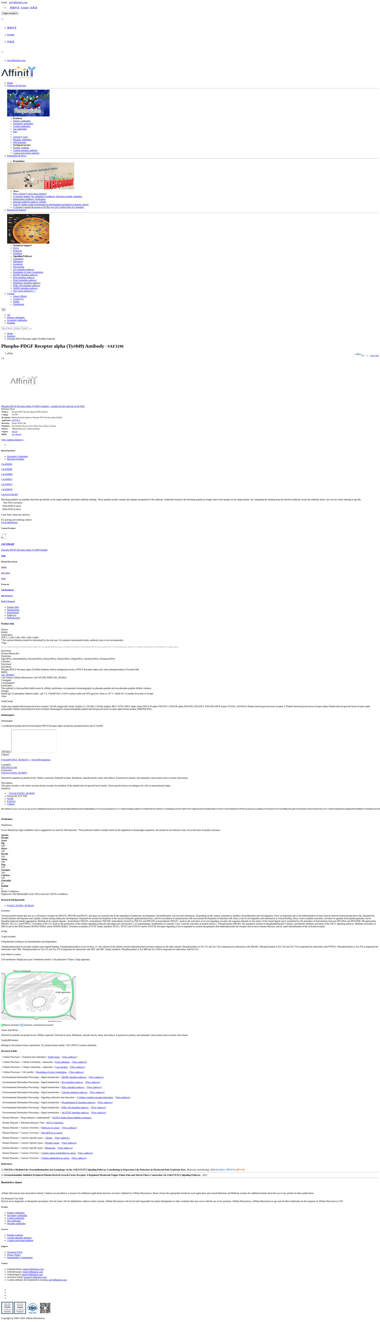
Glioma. (49, 1138)
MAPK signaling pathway (25, 275)
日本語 (33, 7)
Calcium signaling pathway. (75, 1092)
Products (11, 336)
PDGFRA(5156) (9, 767)
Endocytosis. (54, 1057)
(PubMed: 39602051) (226, 1169)
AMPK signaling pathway (25, 288)
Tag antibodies (20, 129)
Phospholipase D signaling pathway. (79, 1102)
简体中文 (15, 7)
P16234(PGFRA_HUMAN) (14, 759)
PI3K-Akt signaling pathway (26, 285)
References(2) (13, 618)
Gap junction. (61, 1067)
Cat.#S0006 (6, 469)
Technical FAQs (14, 1252)
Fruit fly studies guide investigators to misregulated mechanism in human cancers (51, 204)
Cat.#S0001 (6, 464)
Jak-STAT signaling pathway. (75, 1112)
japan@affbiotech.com (32, 1274)
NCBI (10, 798)
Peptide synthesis (21, 147)
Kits (15, 131)
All (8, 315)
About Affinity (20, 296)
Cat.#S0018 (6, 489)
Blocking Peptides (15, 459)
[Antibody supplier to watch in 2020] (20, 1313)
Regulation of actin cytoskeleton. (51, 1072)
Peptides (11, 323)
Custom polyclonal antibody (26, 153)
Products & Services (16, 85)
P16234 (14, 432)
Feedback (17, 253)
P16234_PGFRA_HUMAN (20, 905)
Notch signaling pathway (25, 280)
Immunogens (13, 610)
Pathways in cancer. (50, 1127)
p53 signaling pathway (23, 269)
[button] (5, 409)
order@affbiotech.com (33, 1269)
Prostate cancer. (52, 1143)
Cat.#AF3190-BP (9, 494)
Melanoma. (50, 1148)
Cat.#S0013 (6, 479)
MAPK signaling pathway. (74, 1077)
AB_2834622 (16, 434)
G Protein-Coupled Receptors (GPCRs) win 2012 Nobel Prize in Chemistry (48, 207)
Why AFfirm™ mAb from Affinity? (30, 194)
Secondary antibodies (23, 123)
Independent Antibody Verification (29, 199)
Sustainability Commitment (20, 1257)
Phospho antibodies (22, 139)
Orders (16, 301)
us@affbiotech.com (18, 2)
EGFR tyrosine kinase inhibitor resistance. (72, 1117)
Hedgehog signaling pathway (27, 283)
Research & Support (16, 210)
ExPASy (11, 801)
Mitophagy (18, 261)
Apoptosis (18, 264)
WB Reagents (19, 142)
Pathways (11, 615)
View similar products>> (12, 439)
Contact (10, 293)
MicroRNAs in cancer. (52, 1133)
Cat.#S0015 (6, 484)
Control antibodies (21, 126)
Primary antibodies (22, 121)
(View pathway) (69, 1057)
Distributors (18, 304)
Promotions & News (16, 155)
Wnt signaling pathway (24, 277)
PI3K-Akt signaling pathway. (75, 1107)
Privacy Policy (14, 1255)
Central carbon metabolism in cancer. (58, 1153)
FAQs (16, 248)
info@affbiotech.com (33, 1272)
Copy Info (374, 355)
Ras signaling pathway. (72, 1082)
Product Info (13, 607)
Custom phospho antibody (25, 150)
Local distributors (9, 522)
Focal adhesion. (62, 1062)
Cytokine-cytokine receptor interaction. (95, 1097)
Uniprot (10, 804)
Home (10, 83)
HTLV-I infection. (55, 1122)
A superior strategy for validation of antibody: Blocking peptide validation (47, 196)
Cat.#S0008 (6, 474)
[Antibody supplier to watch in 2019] (7, 1313)
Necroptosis (18, 267)
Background (13, 612)
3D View (6, 752)
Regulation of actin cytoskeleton (28, 272)
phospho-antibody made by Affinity (29, 202)
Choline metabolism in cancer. (55, 1158)
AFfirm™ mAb (20, 137)
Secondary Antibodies (17, 456)
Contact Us (18, 299)
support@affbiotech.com (35, 1277)
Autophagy (18, 259)
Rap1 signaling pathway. (73, 1087)
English (24, 7)
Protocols (17, 251)
